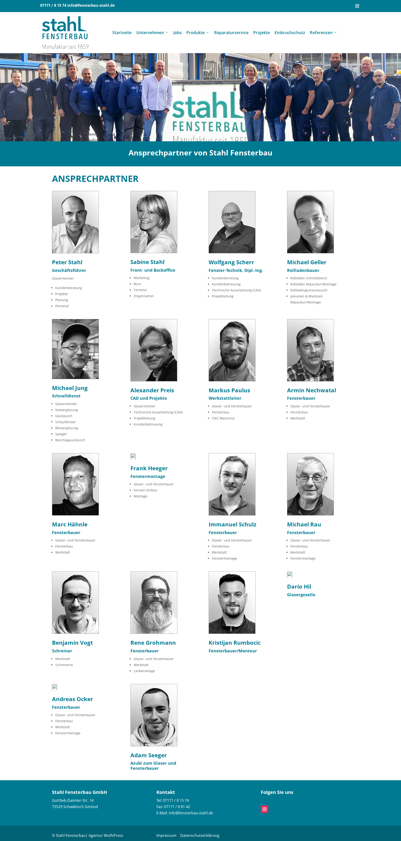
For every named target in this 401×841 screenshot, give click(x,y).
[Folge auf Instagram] (357, 6)
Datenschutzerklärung (199, 835)
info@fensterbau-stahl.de (91, 5)
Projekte (261, 32)
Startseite (122, 32)
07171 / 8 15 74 (53, 5)
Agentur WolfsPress (106, 835)
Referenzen (321, 32)
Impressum (166, 835)
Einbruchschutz (290, 32)
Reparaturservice (231, 32)
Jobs (177, 32)
